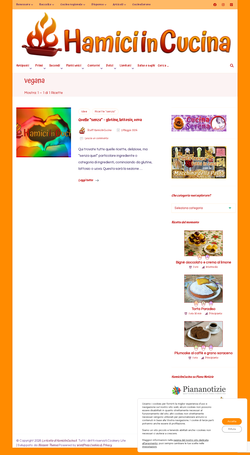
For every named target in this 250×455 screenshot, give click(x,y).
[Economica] (196, 347)
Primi (39, 66)
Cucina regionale (71, 4)
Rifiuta (232, 429)
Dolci (109, 66)
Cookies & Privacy (101, 445)
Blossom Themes (48, 445)
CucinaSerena (141, 4)
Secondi (54, 66)
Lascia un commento (97, 138)
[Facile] (203, 347)
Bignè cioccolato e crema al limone (203, 262)
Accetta (231, 421)
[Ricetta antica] (203, 302)
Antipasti (22, 66)
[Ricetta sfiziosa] (207, 256)
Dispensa (98, 4)
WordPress (83, 445)
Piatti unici (73, 66)
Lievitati (125, 66)
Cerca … (163, 66)
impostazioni (149, 446)
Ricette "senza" (105, 111)
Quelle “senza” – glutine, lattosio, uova (110, 120)
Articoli (118, 4)
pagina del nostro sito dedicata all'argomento (175, 441)
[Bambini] (200, 256)
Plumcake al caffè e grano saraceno (203, 353)
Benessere (23, 4)
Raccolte (45, 4)
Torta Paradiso (204, 309)
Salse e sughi (146, 66)
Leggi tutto (86, 180)
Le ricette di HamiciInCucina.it (59, 441)
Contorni (93, 66)
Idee (84, 111)
